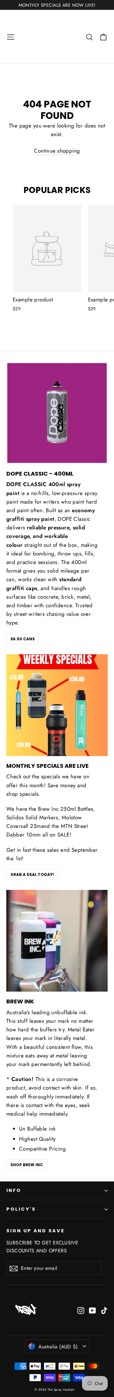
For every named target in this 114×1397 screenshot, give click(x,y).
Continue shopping (57, 151)
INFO (13, 1190)
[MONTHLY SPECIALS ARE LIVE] (57, 705)
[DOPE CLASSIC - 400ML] (57, 413)
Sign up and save (35, 1231)
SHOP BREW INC (26, 1164)
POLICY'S (21, 1209)
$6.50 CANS (22, 639)
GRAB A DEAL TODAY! (32, 874)
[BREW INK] (57, 941)
